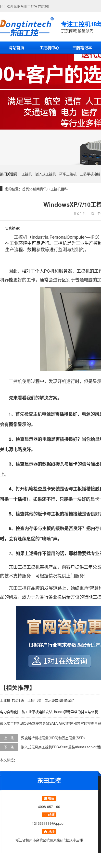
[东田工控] (27, 26)
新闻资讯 (40, 188)
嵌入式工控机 (45, 173)
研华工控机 (67, 173)
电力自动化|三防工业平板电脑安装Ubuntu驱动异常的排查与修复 (49, 711)
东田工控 (27, 6)
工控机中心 (49, 47)
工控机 (27, 173)
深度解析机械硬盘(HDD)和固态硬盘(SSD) (53, 737)
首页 (25, 188)
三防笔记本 (82, 47)
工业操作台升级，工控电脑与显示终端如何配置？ (38, 700)
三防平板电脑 (90, 173)
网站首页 (16, 47)
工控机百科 (59, 188)
